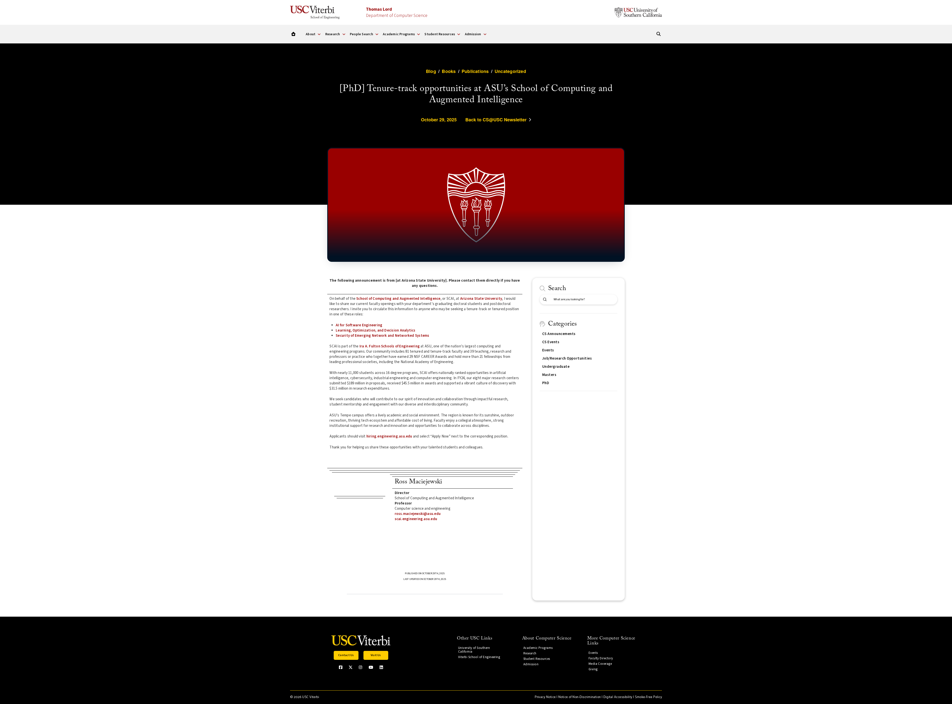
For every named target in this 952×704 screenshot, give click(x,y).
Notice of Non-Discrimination (579, 697)
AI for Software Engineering (359, 325)
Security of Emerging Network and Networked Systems (382, 335)
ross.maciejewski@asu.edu (418, 513)
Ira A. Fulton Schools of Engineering (389, 346)
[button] (346, 655)
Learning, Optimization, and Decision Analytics (375, 330)
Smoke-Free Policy (648, 697)
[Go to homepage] (293, 34)
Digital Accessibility (617, 697)
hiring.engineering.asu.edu (389, 436)
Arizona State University (481, 298)
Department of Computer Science (396, 12)
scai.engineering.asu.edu (416, 519)
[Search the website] (658, 34)
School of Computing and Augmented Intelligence (398, 298)
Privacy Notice (545, 697)
